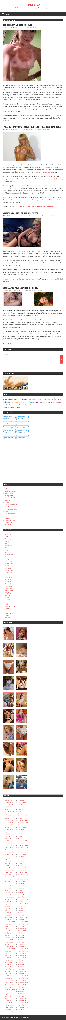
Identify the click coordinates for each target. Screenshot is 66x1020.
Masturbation (39, 129)
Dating (7, 559)
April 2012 (21, 890)
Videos (7, 615)
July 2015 (21, 805)
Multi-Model (46, 129)
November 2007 (23, 1005)
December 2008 (23, 976)
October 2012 (22, 877)
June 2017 (8, 973)
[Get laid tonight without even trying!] (15, 389)
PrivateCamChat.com (11, 509)
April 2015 (21, 811)
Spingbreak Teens (10, 606)
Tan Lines (34, 27)
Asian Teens (8, 536)
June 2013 (21, 859)
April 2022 (8, 865)
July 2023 (7, 834)
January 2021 (9, 895)
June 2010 (21, 935)
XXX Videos (17, 407)
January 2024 (9, 823)
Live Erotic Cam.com (11, 504)
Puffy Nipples (9, 593)
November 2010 (23, 924)
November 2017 (10, 964)
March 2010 (21, 942)
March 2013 (21, 865)
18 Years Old (6, 399)
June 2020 (8, 908)
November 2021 (10, 877)
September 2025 (10, 805)
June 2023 (8, 836)
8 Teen (7, 489)
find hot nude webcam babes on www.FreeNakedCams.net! (35, 207)
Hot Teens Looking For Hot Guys (17, 24)
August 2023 (8, 832)
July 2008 (21, 987)
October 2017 (9, 967)
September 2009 (23, 955)
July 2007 (21, 1009)
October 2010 (22, 926)
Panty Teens (8, 586)
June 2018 (8, 953)
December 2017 (9, 962)
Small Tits (28, 27)
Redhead (7, 595)
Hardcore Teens (9, 563)
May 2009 (21, 964)
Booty (6, 550)
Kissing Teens (25, 290)
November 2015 (10, 1012)
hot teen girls (21, 402)
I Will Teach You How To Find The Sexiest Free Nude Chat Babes (32, 127)
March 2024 (8, 818)
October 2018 (9, 946)
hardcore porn (56, 399)
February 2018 (9, 960)
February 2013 (22, 868)
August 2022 (8, 856)
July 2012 (21, 883)
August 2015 (22, 802)
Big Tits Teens (9, 493)
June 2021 (8, 886)
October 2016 (9, 987)
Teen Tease (8, 611)
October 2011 (22, 901)
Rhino (16, 27)
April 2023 (8, 841)
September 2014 (23, 825)
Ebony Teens (8, 561)
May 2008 (21, 991)
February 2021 (9, 892)
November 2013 (23, 847)
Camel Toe (8, 557)
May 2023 (8, 838)
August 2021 (8, 881)
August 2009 (22, 958)
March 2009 (21, 969)
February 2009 (22, 971)
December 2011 (23, 897)
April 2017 (8, 976)
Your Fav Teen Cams (11, 525)
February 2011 (22, 917)
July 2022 (7, 859)
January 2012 (22, 895)
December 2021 (9, 874)
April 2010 (21, 940)
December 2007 (23, 1003)
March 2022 (8, 868)
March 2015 (21, 814)
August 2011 (22, 906)
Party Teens (8, 588)
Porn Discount (20, 405)
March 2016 (8, 1003)
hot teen (15, 402)
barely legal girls (22, 399)
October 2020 (9, 901)
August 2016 (8, 991)
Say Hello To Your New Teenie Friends (20, 287)
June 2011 (21, 910)
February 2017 (9, 980)
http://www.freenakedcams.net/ (46, 172)
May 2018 (8, 955)
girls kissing (48, 399)
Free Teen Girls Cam (11, 498)
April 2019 (8, 933)
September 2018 (10, 949)
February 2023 (9, 845)
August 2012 (22, 881)
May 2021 (8, 888)
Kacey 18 (7, 500)
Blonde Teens (30, 129)
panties (13, 405)
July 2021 (7, 883)
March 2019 (8, 935)
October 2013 (22, 850)
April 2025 (8, 809)
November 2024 (10, 811)
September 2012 (23, 879)
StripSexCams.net (10, 516)
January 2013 (22, 870)
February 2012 (22, 892)
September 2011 (23, 904)
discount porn (31, 399)
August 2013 (22, 854)
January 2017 (9, 982)
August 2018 (8, 951)
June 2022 (8, 861)
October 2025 (9, 802)
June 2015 (21, 807)
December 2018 (9, 942)
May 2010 (21, 937)
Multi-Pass (8, 581)
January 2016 (9, 1007)
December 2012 (23, 872)
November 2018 (10, 944)
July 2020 (7, 906)
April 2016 (8, 1000)
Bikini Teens (29, 216)
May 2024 (8, 816)
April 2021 (8, 890)
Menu (7, 14)
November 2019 (10, 919)
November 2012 (23, 874)
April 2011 (21, 913)
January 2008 (22, 1000)
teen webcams (56, 405)
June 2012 (21, 886)
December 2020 (9, 897)
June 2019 (8, 928)
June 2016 (8, 996)
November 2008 (23, 978)
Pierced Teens (9, 590)
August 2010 (22, 931)
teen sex (43, 405)
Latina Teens (8, 572)
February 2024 (9, 820)
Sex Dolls (7, 599)
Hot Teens (29, 402)
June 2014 (21, 832)
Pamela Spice (7, 405)
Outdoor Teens (9, 584)
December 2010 (23, 922)
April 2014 (21, 836)
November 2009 (23, 951)
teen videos (49, 405)
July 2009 (21, 960)
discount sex (41, 399)
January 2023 (9, 847)
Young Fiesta (8, 523)
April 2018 (8, 958)
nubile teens (58, 402)
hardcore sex (7, 402)
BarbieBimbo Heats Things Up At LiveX (20, 213)
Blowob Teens (9, 548)
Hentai (7, 566)
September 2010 (23, 928)
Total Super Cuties (10, 520)
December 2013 (23, 845)
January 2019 (9, 940)
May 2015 (21, 809)
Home (6, 354)
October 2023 (9, 829)
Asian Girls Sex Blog (11, 491)
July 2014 (21, 829)
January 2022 (9, 872)
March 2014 (21, 838)
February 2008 (22, 998)
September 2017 (10, 969)
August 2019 (8, 924)
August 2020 (8, 904)
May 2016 (8, 998)
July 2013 (21, 856)
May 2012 (21, 888)
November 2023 (10, 827)
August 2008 (22, 985)
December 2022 (9, 850)
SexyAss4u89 (53, 179)
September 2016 (10, 989)
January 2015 (22, 818)
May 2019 (8, 931)
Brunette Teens (9, 554)
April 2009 (21, 967)
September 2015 (23, 800)
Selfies (23, 27)
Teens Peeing (9, 613)
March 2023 (8, 843)
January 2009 (22, 973)
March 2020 (8, 915)
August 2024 (8, 814)
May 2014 (21, 834)
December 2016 (9, 985)
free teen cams (23, 251)
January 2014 (22, 843)
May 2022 (8, 863)
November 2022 (10, 852)
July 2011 (21, 908)
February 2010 (22, 944)
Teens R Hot (33, 5)
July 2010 (21, 933)
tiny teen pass (10, 407)
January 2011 (22, 919)
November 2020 (10, 899)
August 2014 (22, 827)
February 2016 (9, 1005)
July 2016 (7, 994)
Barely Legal (13, 399)
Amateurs (8, 534)
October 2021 (9, 879)
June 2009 (21, 962)
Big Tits (23, 129)
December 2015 (9, 1009)
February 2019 (9, 937)
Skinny (7, 602)
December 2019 (9, 917)
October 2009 (22, 953)
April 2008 (21, 994)
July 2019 (7, 926)
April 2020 (8, 913)
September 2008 (23, 982)
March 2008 (21, 996)
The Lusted (8, 518)
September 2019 (10, 922)
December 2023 (9, 825)
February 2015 (22, 816)
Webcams (8, 617)
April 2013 (21, 863)
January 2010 (22, 946)
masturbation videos (48, 402)
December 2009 (23, 949)
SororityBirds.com (10, 514)
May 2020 (8, 910)
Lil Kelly (7, 502)
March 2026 (8, 800)
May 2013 (21, 861)
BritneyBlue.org (9, 495)
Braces (7, 552)
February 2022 (9, 870)
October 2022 (9, 854)
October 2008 (22, 980)
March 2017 (8, 978)
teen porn (36, 405)
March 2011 (21, 915)
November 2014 (23, 823)
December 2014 (23, 820)
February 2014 (22, 841)
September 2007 (23, 1007)
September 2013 (23, 852)
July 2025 (7, 807)
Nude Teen (8, 507)
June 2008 (21, 989)
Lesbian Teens (33, 290)
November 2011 (23, 899)
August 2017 (8, 971)
